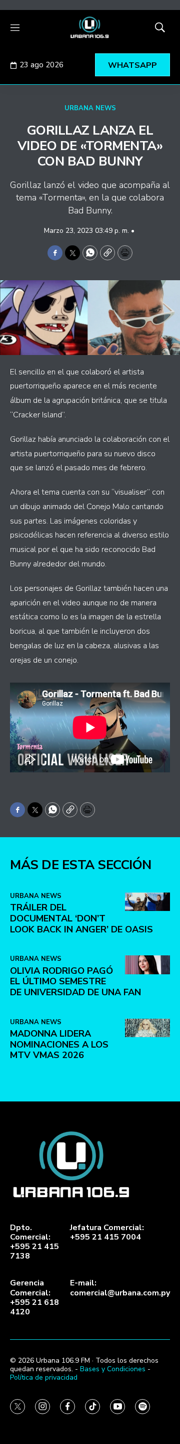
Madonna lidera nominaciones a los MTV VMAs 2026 (59, 1044)
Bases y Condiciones (113, 1369)
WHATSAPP (132, 65)
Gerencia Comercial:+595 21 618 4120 (34, 1297)
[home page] (90, 27)
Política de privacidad (44, 1377)
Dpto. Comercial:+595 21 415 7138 (34, 1242)
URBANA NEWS (90, 108)
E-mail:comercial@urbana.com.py (120, 1287)
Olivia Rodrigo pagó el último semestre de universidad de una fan (75, 981)
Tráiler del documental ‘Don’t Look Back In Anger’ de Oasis (81, 918)
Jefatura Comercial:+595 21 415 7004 (107, 1232)
